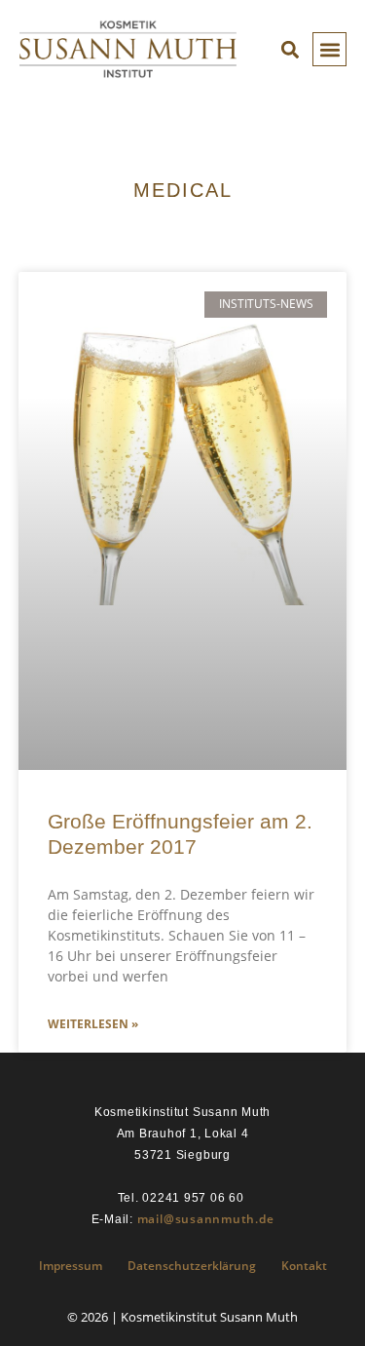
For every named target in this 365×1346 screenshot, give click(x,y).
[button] (329, 49)
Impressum (70, 1265)
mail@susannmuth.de (205, 1219)
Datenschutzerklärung (192, 1265)
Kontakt (304, 1265)
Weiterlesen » (93, 1024)
